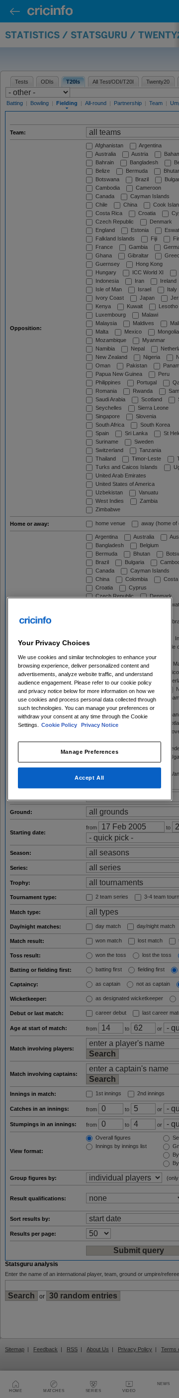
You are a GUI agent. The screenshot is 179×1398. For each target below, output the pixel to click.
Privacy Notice (99, 725)
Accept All (89, 778)
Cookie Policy (60, 725)
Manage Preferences (89, 752)
